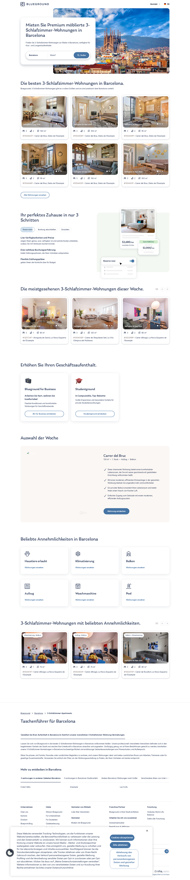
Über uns (24, 812)
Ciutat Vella (25, 787)
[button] (10, 853)
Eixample (74, 787)
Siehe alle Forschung (156, 818)
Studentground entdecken (95, 414)
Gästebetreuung (52, 823)
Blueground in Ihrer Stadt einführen (124, 812)
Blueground (25, 713)
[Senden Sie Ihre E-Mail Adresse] (167, 851)
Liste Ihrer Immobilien (80, 812)
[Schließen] (147, 831)
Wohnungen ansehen (34, 567)
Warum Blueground (54, 812)
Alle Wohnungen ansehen (35, 195)
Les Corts (124, 787)
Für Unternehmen (53, 816)
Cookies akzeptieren (122, 837)
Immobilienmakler (116, 823)
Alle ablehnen (120, 845)
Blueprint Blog (26, 823)
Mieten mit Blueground (80, 823)
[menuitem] (73, 736)
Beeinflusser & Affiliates (119, 826)
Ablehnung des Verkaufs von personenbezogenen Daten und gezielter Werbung (124, 859)
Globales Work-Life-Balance (155, 813)
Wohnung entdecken (116, 511)
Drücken (24, 819)
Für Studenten (52, 819)
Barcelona (38, 713)
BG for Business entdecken (44, 414)
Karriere (24, 816)
